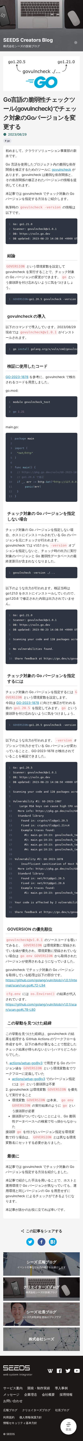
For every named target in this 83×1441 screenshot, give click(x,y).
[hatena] (53, 1242)
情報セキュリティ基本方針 (20, 1423)
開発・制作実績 (38, 1388)
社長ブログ (62, 1410)
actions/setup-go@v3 (26, 1063)
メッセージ (11, 1394)
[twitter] (30, 1242)
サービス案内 (13, 1388)
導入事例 (61, 1388)
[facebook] (41, 1242)
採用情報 (66, 1394)
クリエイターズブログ (36, 1410)
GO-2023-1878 (17, 377)
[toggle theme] (76, 43)
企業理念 (30, 1394)
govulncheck (61, 169)
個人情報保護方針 (30, 1417)
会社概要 (48, 1394)
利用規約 (9, 1417)
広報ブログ (10, 1410)
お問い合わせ (13, 1401)
